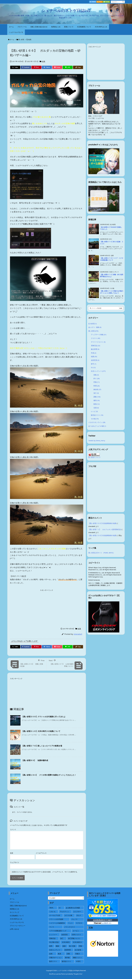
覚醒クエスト (77, 957)
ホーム (12, 39)
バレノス (74, 919)
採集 (96, 375)
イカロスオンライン (96, 422)
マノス (51, 927)
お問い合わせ (14, 929)
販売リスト (53, 961)
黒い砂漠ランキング (94, 457)
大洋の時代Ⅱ (77, 942)
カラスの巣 (68, 915)
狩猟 (97, 382)
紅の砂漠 (92, 324)
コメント (13, 829)
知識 (29, 39)
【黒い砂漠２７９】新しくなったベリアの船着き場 (42, 746)
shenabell (78, 634)
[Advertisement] (46, 606)
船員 (59, 954)
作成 (93, 353)
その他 (94, 419)
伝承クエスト (76, 934)
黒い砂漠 (21, 39)
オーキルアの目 (54, 915)
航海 (97, 404)
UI (59, 908)
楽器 (64, 946)
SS (93, 367)
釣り (97, 378)
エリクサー (77, 911)
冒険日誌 (95, 345)
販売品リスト (97, 415)
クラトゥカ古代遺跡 (56, 919)
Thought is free (78, 974)
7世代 (51, 908)
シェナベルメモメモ (17, 922)
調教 (97, 397)
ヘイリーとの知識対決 (57, 923)
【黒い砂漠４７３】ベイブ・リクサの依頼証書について (111, 259)
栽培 (97, 400)
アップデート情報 (98, 335)
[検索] (123, 2)
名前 (11, 853)
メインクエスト (69, 927)
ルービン (76, 931)
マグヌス (79, 923)
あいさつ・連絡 (94, 327)
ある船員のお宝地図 (73, 908)
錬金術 (97, 389)
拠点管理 (95, 349)
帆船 (57, 946)
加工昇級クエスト (74, 938)
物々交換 (72, 946)
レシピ (94, 411)
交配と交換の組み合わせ (18, 905)
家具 (50, 946)
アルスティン (64, 911)
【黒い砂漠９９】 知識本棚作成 (35, 760)
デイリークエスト (98, 342)
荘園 (68, 954)
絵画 (50, 954)
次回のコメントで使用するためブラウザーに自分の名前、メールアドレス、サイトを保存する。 (45, 872)
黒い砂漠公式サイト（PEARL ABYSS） (101, 553)
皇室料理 (67, 950)
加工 (96, 393)
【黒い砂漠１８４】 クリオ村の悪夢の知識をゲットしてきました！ (49, 775)
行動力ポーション (55, 957)
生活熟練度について (17, 916)
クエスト (95, 338)
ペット (70, 923)
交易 (96, 408)
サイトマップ (14, 912)
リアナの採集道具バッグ (57, 931)
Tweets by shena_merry (96, 440)
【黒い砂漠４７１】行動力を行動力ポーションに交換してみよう (111, 292)
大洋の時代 (66, 942)
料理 (97, 386)
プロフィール (14, 902)
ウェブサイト (14, 862)
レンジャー (53, 934)
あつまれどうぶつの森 (97, 426)
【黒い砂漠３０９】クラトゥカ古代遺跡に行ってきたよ (44, 716)
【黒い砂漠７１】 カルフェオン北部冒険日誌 (104, 529)
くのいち (52, 911)
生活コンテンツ (98, 371)
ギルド (78, 915)
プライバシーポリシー (17, 926)
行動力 (77, 954)
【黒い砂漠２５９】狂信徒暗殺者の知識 (102, 523)
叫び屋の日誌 (54, 942)
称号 (93, 364)
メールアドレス (41, 853)
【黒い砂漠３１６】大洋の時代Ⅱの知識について (41, 731)
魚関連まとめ (14, 909)
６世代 (78, 961)
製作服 (67, 957)
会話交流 (95, 360)
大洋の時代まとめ (16, 919)
